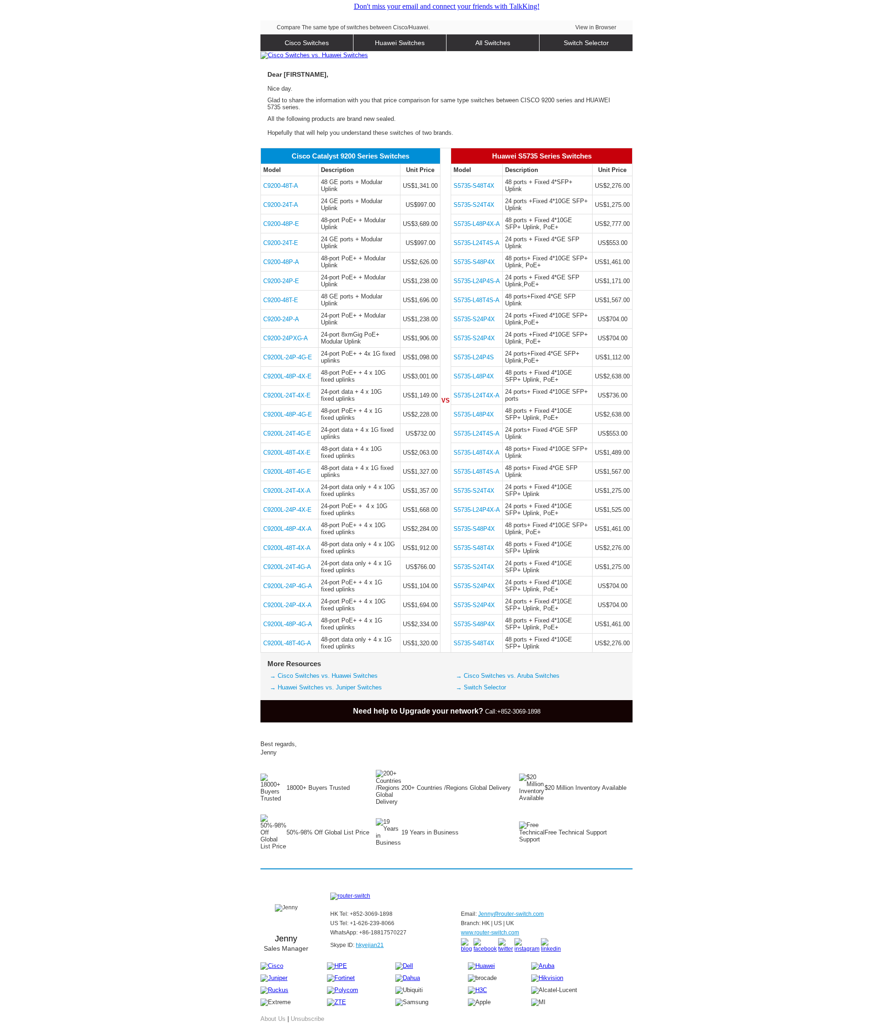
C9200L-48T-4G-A (287, 643)
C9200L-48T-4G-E (287, 471)
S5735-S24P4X (474, 319)
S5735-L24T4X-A (476, 395)
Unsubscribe (307, 1018)
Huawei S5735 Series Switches (542, 156)
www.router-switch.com (490, 932)
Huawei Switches (400, 42)
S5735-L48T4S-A (476, 300)
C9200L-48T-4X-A (287, 547)
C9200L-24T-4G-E (287, 433)
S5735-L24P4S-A (476, 281)
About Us (273, 1018)
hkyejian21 (370, 945)
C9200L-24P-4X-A (287, 605)
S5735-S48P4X (474, 261)
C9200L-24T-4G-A (287, 566)
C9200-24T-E (280, 242)
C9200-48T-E (280, 300)
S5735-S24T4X (473, 204)
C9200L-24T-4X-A (287, 490)
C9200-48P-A (281, 261)
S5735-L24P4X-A (476, 509)
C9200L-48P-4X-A (287, 528)
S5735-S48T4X (473, 185)
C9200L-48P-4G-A (287, 624)
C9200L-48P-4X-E (287, 376)
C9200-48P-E (281, 223)
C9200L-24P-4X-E (287, 509)
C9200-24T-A (280, 204)
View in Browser (595, 27)
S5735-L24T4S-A (476, 242)
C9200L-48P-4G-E (287, 414)
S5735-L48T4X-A (476, 452)
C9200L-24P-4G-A (287, 586)
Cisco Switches (307, 42)
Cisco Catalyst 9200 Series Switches (350, 156)
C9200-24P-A (281, 319)
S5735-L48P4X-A (476, 223)
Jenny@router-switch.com (511, 914)
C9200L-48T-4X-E (287, 452)
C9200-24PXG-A (285, 338)
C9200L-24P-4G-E (287, 357)
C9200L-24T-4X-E (287, 395)
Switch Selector (586, 42)
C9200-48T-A (280, 185)
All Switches (492, 42)
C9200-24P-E (281, 281)
